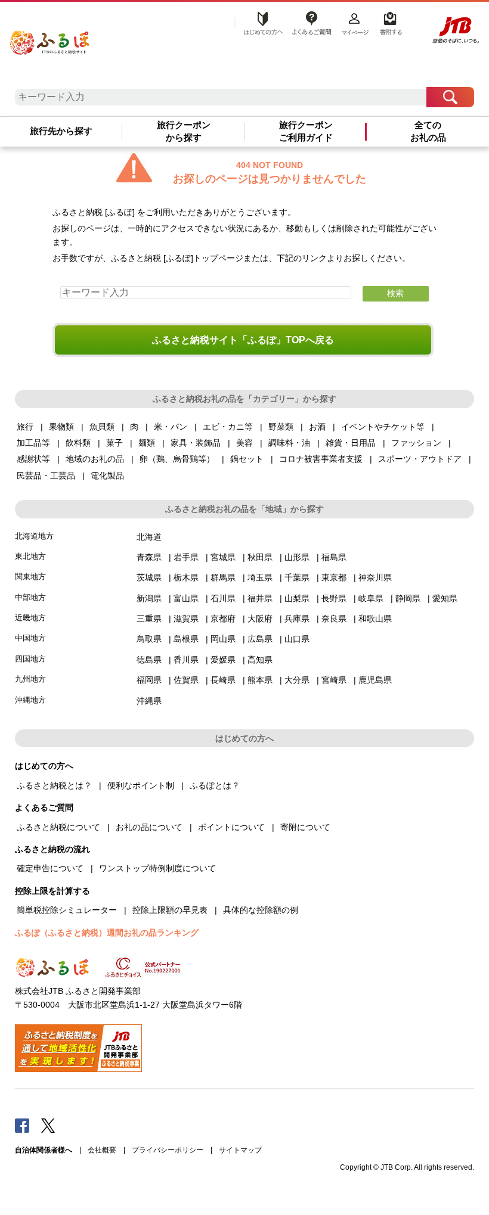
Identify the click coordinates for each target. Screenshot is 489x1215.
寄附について (305, 827)
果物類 (61, 426)
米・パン (170, 426)
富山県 (186, 598)
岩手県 (186, 557)
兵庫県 (297, 618)
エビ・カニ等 (228, 426)
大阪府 (260, 618)
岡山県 (223, 639)
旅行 (25, 426)
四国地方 (30, 658)
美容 (244, 443)
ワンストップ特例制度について (157, 868)
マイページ (355, 22)
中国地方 (30, 637)
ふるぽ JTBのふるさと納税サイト (50, 39)
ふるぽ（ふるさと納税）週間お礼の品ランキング (107, 932)
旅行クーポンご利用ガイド (306, 131)
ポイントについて (231, 827)
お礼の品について (149, 827)
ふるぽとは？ (215, 785)
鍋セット (247, 459)
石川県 (223, 598)
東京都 (333, 577)
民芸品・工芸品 (46, 475)
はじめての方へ (260, 22)
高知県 (260, 659)
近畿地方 (30, 617)
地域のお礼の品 (95, 459)
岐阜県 (370, 598)
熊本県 (260, 680)
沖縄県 (149, 701)
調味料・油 (289, 443)
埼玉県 (260, 577)
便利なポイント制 (140, 785)
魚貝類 (101, 426)
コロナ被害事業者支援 (321, 459)
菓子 (114, 443)
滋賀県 (186, 618)
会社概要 (102, 1150)
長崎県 (223, 680)
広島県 (260, 639)
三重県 (149, 618)
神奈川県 (375, 577)
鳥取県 (149, 639)
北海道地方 (34, 536)
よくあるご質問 (311, 22)
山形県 (297, 557)
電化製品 (107, 475)
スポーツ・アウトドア (420, 459)
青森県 (149, 557)
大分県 (297, 680)
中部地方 (30, 597)
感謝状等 (33, 459)
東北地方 (30, 556)
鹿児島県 (375, 680)
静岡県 (407, 598)
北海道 (149, 537)
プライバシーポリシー (167, 1150)
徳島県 (149, 659)
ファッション (416, 443)
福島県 (333, 557)
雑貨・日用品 (351, 443)
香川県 (186, 659)
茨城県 (149, 577)
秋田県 (260, 557)
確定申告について (50, 868)
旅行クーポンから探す (184, 131)
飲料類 (78, 443)
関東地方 (30, 576)
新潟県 (149, 598)
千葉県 (297, 577)
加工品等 (33, 443)
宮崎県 (333, 680)
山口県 (297, 639)
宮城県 (223, 557)
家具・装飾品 (196, 443)
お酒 (317, 426)
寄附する (389, 22)
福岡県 (149, 680)
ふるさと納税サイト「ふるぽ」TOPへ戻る (243, 340)
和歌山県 (375, 618)
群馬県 (223, 577)
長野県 (333, 598)
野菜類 (280, 426)
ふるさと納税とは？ (54, 785)
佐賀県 (186, 680)
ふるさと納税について (58, 827)
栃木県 (186, 577)
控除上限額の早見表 (170, 910)
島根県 (186, 639)
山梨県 (297, 598)
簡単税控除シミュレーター (67, 910)
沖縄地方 (30, 699)
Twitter (48, 1125)
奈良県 (333, 618)
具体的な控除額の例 (260, 910)
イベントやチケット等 (383, 426)
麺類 (146, 443)
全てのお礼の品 (428, 131)
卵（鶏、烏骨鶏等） (177, 459)
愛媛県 (223, 659)
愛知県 (444, 598)
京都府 (223, 618)
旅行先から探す (61, 131)
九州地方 (30, 679)
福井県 (260, 598)
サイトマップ (240, 1150)
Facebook (22, 1125)
